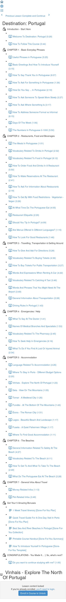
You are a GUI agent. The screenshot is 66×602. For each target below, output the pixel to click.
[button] (2, 2)
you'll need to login (45, 589)
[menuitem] (2, 7)
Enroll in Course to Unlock (33, 593)
